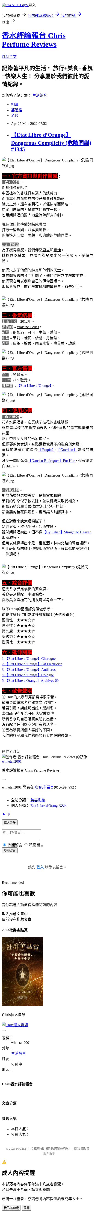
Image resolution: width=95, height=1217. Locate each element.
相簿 (14, 104)
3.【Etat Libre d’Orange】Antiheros (29, 669)
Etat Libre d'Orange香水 (48, 806)
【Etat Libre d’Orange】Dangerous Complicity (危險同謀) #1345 (51, 142)
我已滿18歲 (11, 1208)
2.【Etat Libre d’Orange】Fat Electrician (32, 664)
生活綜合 (39, 95)
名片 (14, 115)
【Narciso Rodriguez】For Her (51, 461)
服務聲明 (49, 1153)
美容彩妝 (37, 800)
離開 (27, 1208)
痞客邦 (40, 787)
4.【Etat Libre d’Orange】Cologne (28, 675)
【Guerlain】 (67, 450)
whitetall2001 (12, 761)
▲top (6, 814)
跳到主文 (9, 57)
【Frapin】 (46, 450)
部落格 (16, 110)
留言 (50, 787)
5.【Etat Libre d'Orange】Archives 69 (30, 680)
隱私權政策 (81, 1148)
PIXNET (21, 1148)
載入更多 (10, 822)
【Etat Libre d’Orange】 (34, 385)
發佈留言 (10, 850)
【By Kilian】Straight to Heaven (66, 532)
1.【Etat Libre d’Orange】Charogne (29, 658)
